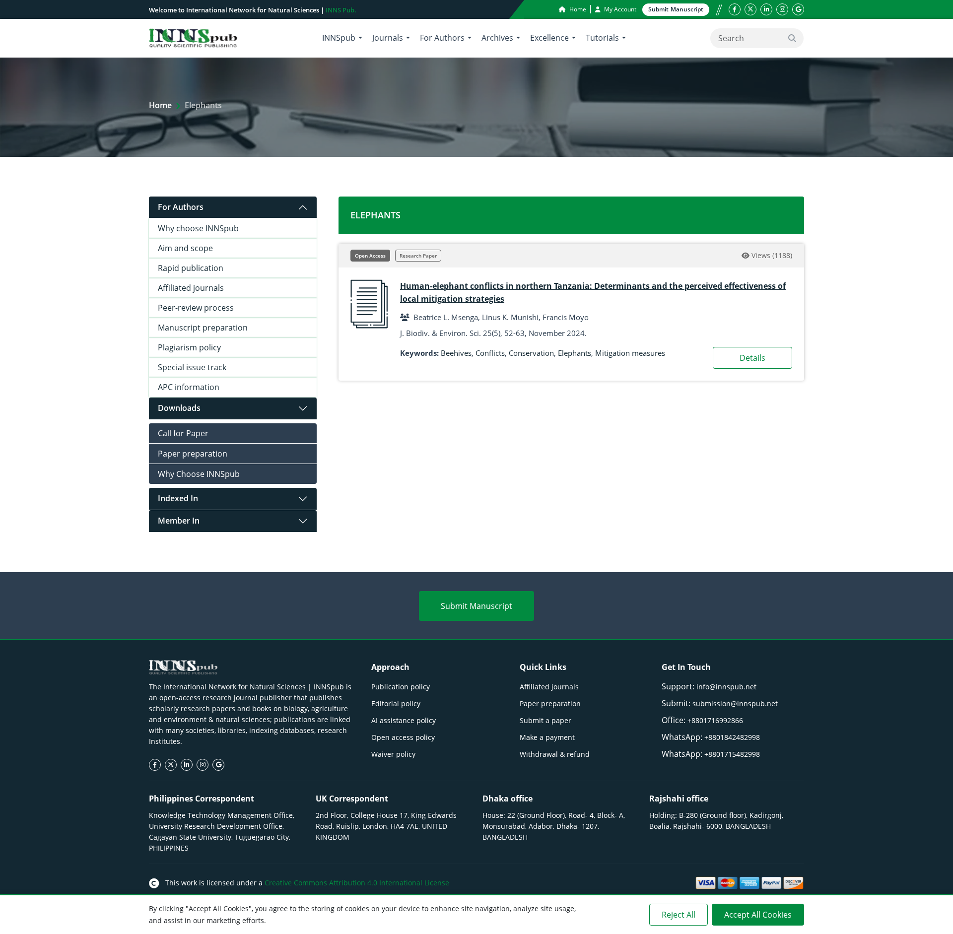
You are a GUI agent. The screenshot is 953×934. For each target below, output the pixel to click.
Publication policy (400, 686)
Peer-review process (196, 307)
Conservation (531, 353)
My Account (619, 9)
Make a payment (547, 737)
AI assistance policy (403, 720)
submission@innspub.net (735, 703)
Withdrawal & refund (555, 754)
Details (752, 357)
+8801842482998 (732, 737)
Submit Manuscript (476, 605)
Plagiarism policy (189, 347)
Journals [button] (387, 37)
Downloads (179, 407)
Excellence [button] (549, 37)
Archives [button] (497, 37)
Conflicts (490, 353)
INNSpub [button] (338, 37)
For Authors (181, 206)
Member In (179, 520)
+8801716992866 (715, 720)
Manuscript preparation (203, 327)
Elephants (574, 353)
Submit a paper (545, 720)
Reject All (678, 914)
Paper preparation (192, 453)
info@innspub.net (726, 686)
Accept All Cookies (758, 914)
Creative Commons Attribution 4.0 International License (357, 882)
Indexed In (178, 498)
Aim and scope (185, 248)
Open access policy (403, 737)
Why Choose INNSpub (199, 473)
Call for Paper (183, 433)
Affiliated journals (191, 287)
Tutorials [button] (602, 37)
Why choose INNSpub (198, 228)
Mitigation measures (630, 353)
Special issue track (192, 367)
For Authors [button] (442, 37)
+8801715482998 (732, 754)
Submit (675, 9)
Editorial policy (395, 703)
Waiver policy (393, 754)
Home (577, 9)
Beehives (456, 353)
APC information (188, 387)
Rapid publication (190, 268)
